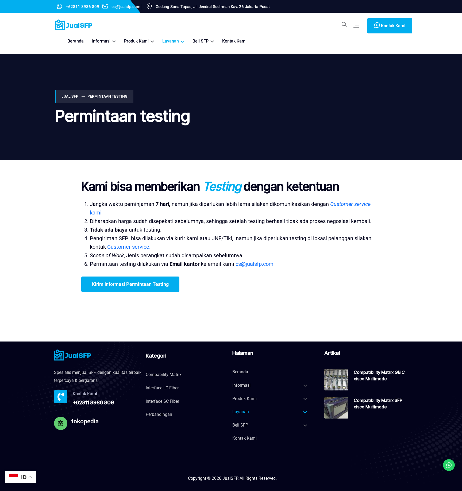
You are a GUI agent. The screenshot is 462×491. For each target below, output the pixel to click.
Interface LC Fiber (162, 387)
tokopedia (85, 421)
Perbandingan (159, 414)
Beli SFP (200, 41)
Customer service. (129, 247)
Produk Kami (136, 41)
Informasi (101, 41)
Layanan (170, 41)
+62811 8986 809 (82, 6)
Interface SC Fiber (162, 401)
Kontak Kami (234, 41)
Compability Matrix (164, 374)
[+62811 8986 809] (60, 6)
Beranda (75, 41)
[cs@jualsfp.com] (105, 6)
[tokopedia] (60, 423)
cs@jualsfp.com (125, 6)
